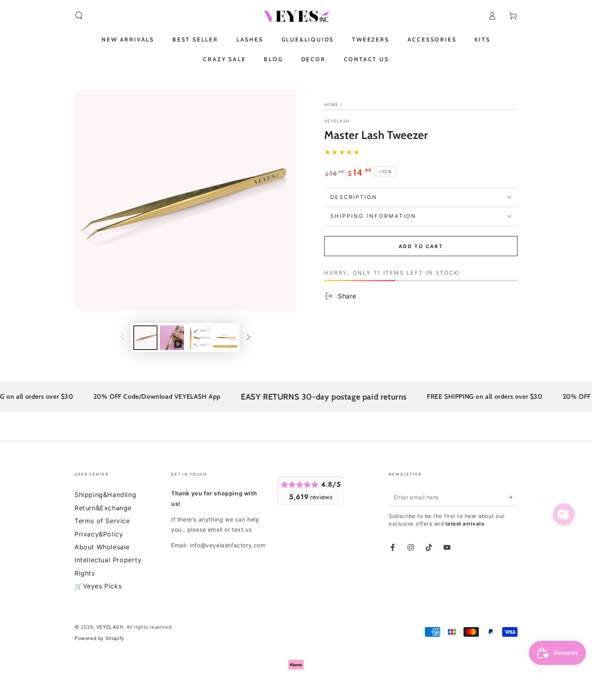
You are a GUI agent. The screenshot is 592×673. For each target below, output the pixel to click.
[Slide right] (248, 338)
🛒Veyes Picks (98, 586)
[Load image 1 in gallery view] (145, 337)
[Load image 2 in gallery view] (198, 337)
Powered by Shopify (99, 638)
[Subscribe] (512, 497)
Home (331, 104)
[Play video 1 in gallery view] (172, 337)
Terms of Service (102, 521)
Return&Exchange (103, 508)
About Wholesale (102, 547)
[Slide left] (122, 338)
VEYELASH (336, 120)
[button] (78, 16)
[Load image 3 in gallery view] (225, 337)
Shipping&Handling (105, 495)
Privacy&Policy (99, 534)
